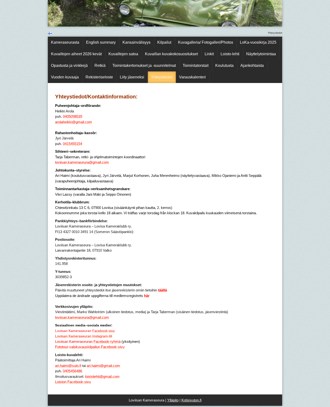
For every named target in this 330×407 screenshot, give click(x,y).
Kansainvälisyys (136, 42)
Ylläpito (173, 400)
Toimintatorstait (195, 65)
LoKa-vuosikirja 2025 (258, 42)
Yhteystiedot (161, 77)
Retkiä (100, 65)
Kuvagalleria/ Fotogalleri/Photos (205, 42)
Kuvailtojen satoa (123, 54)
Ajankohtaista (252, 65)
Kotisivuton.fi (191, 400)
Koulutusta (224, 65)
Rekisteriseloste (99, 77)
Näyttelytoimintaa (261, 54)
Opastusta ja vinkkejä (69, 65)
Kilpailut (164, 42)
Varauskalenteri (192, 77)
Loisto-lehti (230, 54)
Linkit (209, 54)
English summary (101, 42)
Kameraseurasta (65, 42)
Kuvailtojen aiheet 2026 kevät (76, 54)
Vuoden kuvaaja (65, 77)
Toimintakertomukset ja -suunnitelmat (144, 65)
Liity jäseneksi (132, 77)
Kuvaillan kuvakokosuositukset (171, 54)
